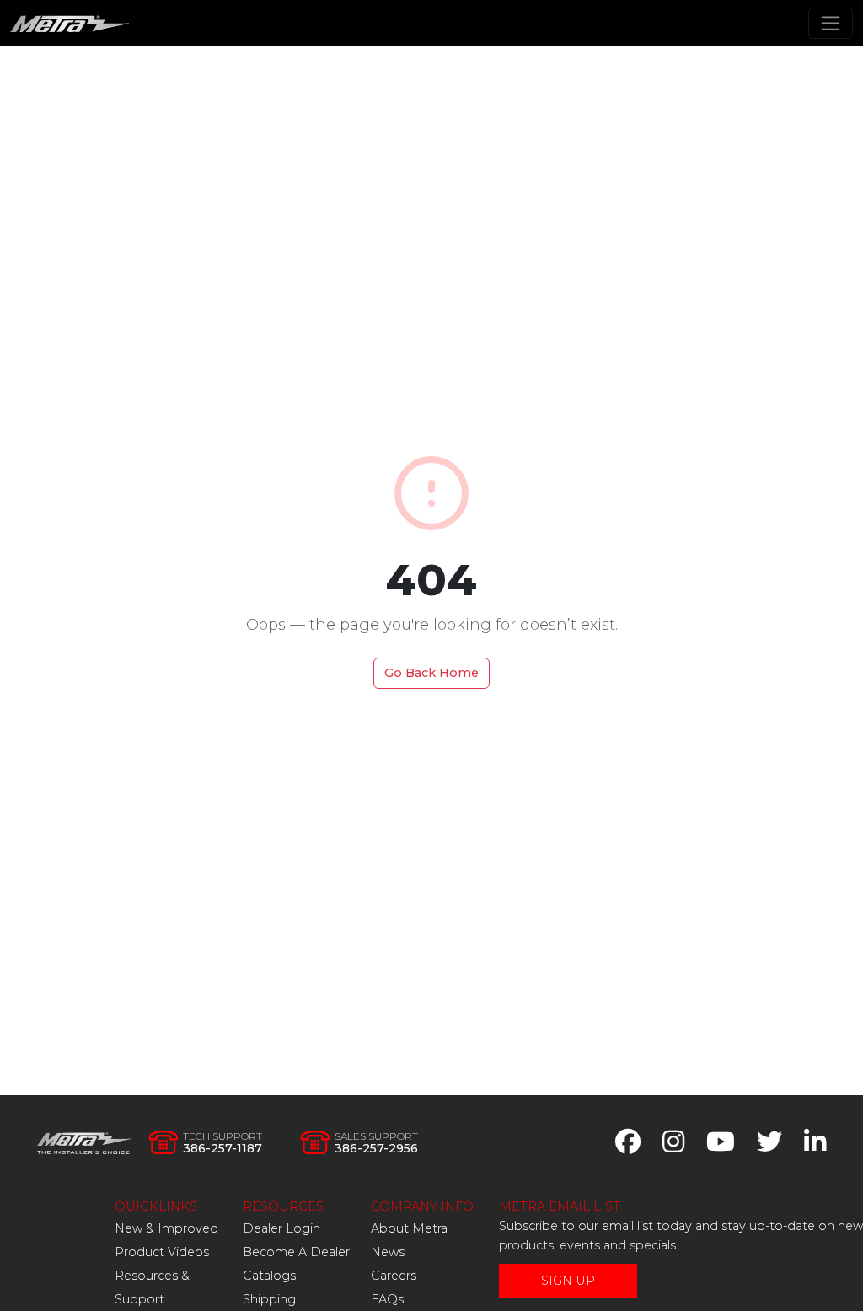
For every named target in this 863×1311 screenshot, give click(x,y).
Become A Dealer (296, 1252)
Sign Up (568, 1280)
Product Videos (162, 1252)
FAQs (387, 1299)
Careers (393, 1275)
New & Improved (166, 1228)
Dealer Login (281, 1228)
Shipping (269, 1299)
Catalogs (269, 1275)
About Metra (409, 1228)
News (388, 1252)
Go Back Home (431, 672)
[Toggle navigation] (830, 23)
